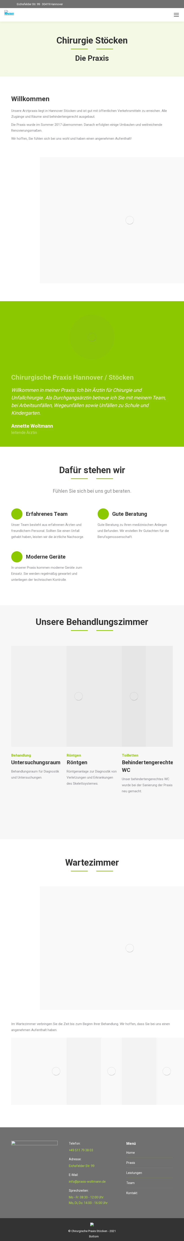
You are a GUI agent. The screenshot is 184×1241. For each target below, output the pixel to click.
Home (130, 1152)
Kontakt (131, 1193)
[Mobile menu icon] (176, 15)
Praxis (130, 1163)
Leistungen (134, 1173)
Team (130, 1183)
